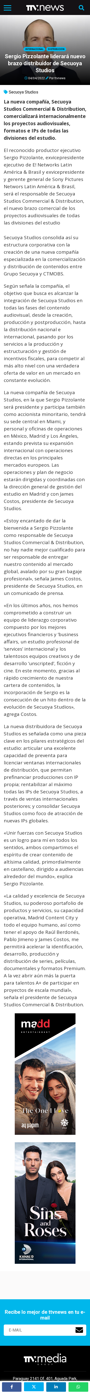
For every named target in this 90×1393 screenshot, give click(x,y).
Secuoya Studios (23, 92)
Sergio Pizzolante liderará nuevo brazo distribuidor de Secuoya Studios (45, 63)
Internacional (34, 49)
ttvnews (60, 78)
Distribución (56, 49)
